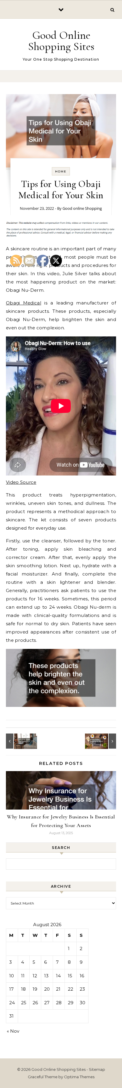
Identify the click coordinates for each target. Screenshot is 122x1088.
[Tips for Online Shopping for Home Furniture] (102, 741)
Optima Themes (79, 1076)
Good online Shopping (82, 208)
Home (61, 171)
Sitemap (97, 1069)
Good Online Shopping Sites (61, 40)
